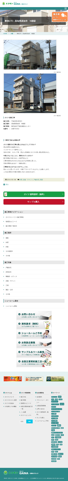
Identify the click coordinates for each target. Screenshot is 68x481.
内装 (7, 247)
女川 (53, 437)
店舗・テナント (28, 180)
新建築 (53, 444)
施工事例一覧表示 (11, 226)
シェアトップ (55, 416)
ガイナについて (9, 397)
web (56, 399)
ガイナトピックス (26, 415)
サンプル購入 (33, 201)
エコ (62, 404)
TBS (53, 399)
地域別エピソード (11, 221)
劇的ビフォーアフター (57, 432)
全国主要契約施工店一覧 (27, 407)
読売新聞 (54, 459)
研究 (60, 456)
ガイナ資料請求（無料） (35, 194)
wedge (60, 399)
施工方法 (23, 397)
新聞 (61, 444)
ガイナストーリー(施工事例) (15, 217)
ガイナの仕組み (9, 403)
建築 (56, 439)
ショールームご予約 (43, 421)
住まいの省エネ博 (56, 428)
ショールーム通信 (11, 306)
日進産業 (55, 447)
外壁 (20, 180)
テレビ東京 (54, 420)
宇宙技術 (58, 437)
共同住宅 (8, 272)
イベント (55, 401)
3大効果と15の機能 (10, 406)
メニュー (64, 8)
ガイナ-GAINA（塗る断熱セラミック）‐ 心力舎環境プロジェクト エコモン (20, 473)
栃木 (56, 451)
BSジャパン (54, 396)
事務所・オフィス (11, 276)
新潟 (57, 444)
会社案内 (39, 397)
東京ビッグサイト (56, 449)
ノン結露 (23, 412)
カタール (54, 406)
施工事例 (23, 400)
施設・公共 (9, 290)
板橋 (53, 451)
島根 (53, 439)
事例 (59, 425)
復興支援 (54, 442)
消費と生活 (54, 454)
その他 (8, 256)
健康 (62, 428)
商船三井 (58, 435)
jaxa (59, 397)
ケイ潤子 (54, 413)
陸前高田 (54, 461)
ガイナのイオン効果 (11, 400)
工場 (7, 285)
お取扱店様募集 (41, 405)
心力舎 (60, 442)
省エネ (61, 454)
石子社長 (54, 456)
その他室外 (9, 251)
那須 (59, 458)
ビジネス (55, 423)
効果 (53, 435)
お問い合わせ (41, 409)
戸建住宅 (36, 180)
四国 (41, 180)
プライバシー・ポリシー (43, 401)
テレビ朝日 (54, 418)
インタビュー (55, 404)
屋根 (7, 238)
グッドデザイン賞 (56, 411)
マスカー (54, 425)
